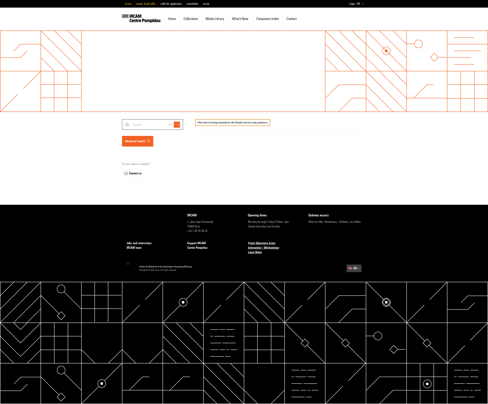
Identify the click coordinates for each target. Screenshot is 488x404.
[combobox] (152, 124)
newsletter (192, 4)
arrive (206, 4)
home (172, 19)
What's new (240, 19)
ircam (128, 4)
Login (352, 4)
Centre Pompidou (197, 247)
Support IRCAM (196, 243)
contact (292, 19)
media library (215, 19)
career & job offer (146, 4)
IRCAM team (134, 247)
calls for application (171, 4)
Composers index (267, 19)
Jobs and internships (139, 243)
